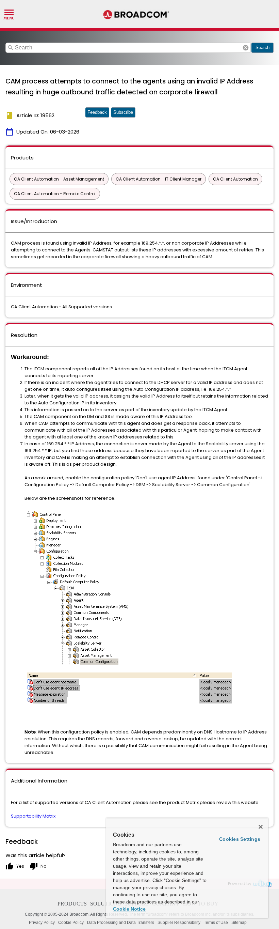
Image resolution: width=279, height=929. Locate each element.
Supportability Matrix (33, 816)
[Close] (261, 827)
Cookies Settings (239, 839)
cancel (245, 47)
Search (262, 47)
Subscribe (123, 112)
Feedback (97, 112)
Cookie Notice (129, 909)
